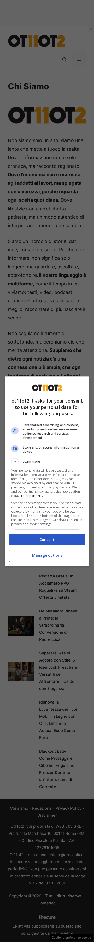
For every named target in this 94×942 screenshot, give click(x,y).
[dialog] (47, 471)
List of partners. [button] (31, 495)
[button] (47, 461)
